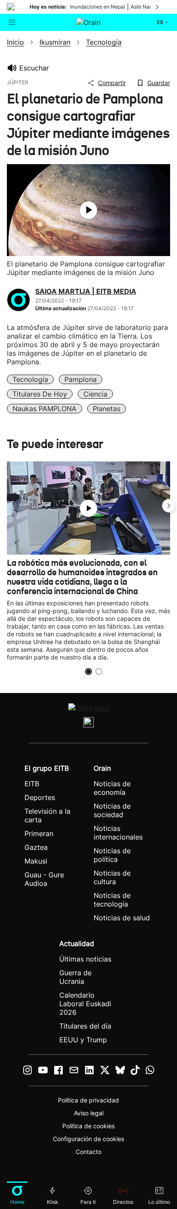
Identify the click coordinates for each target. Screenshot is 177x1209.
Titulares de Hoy (39, 394)
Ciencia (95, 394)
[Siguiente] (157, 7)
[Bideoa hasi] (88, 210)
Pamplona (80, 379)
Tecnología (30, 379)
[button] (169, 506)
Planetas (106, 408)
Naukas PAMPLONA (44, 408)
